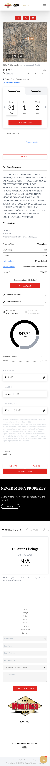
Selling (25, 619)
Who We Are (25, 629)
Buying (25, 616)
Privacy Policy (10, 763)
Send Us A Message (25, 688)
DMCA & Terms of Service (27, 763)
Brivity (23, 760)
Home (25, 609)
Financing (25, 623)
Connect (25, 633)
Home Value (25, 626)
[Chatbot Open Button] (43, 759)
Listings (25, 613)
